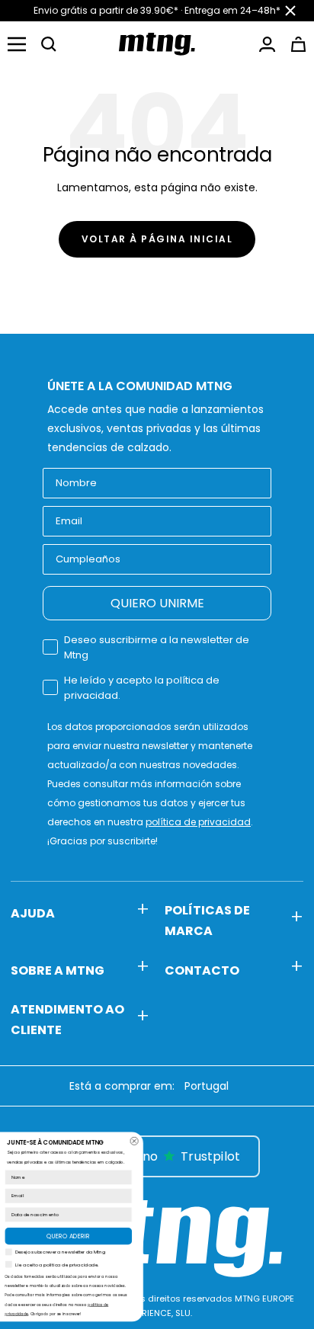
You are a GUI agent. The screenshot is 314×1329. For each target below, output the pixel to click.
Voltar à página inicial (157, 238)
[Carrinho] (298, 44)
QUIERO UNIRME (157, 603)
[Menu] (17, 44)
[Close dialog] (230, 1141)
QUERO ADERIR (164, 1235)
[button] (48, 44)
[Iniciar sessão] (267, 44)
